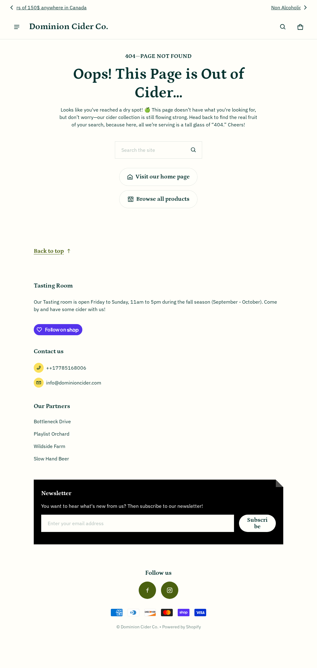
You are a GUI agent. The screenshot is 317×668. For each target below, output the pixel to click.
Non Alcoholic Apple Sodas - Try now (158, 7)
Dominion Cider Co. (139, 627)
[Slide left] (11, 7)
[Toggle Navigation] (16, 27)
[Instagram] (169, 590)
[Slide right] (305, 7)
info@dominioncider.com (73, 383)
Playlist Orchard (51, 434)
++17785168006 (66, 368)
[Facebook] (147, 590)
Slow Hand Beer (51, 458)
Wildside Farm (49, 446)
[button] (283, 27)
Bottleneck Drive (52, 421)
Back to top (49, 251)
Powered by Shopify (181, 627)
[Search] (193, 150)
